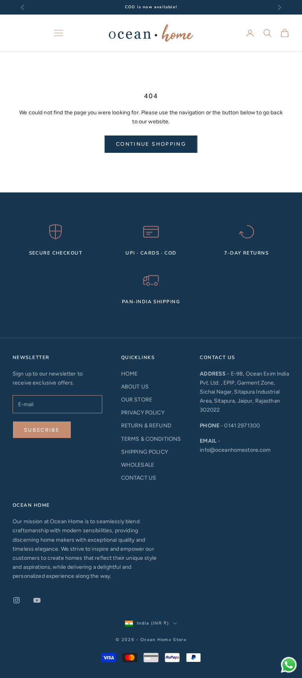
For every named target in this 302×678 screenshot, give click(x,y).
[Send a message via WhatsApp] (289, 665)
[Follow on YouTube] (37, 600)
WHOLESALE (137, 465)
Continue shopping (151, 144)
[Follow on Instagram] (16, 600)
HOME (129, 373)
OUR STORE (136, 399)
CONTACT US (138, 478)
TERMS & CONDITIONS (151, 439)
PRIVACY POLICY (142, 412)
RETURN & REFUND (146, 425)
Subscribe (42, 430)
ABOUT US (135, 386)
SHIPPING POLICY (144, 452)
